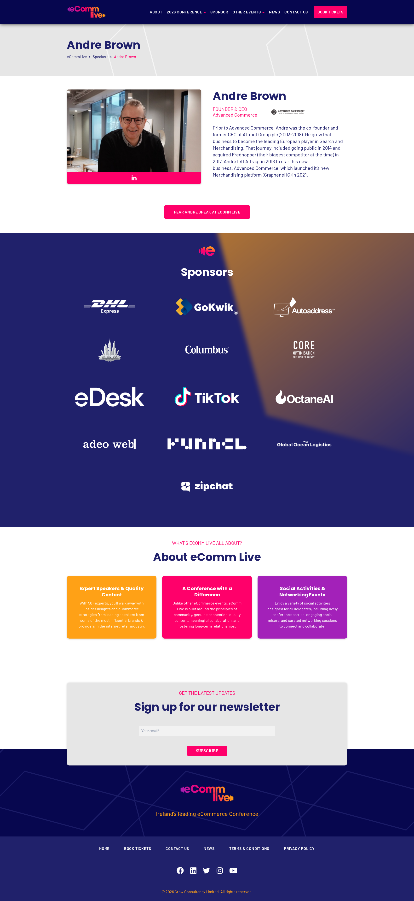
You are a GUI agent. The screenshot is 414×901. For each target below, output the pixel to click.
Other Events (247, 12)
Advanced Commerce (235, 115)
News (274, 12)
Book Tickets (137, 848)
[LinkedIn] (193, 870)
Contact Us (296, 12)
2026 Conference (184, 12)
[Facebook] (180, 870)
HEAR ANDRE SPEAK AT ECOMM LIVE (207, 212)
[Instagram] (220, 870)
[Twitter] (206, 870)
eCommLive (77, 56)
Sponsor (219, 12)
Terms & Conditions (249, 848)
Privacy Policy (299, 848)
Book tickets (330, 12)
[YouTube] (233, 870)
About (156, 12)
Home (104, 848)
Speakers (101, 56)
